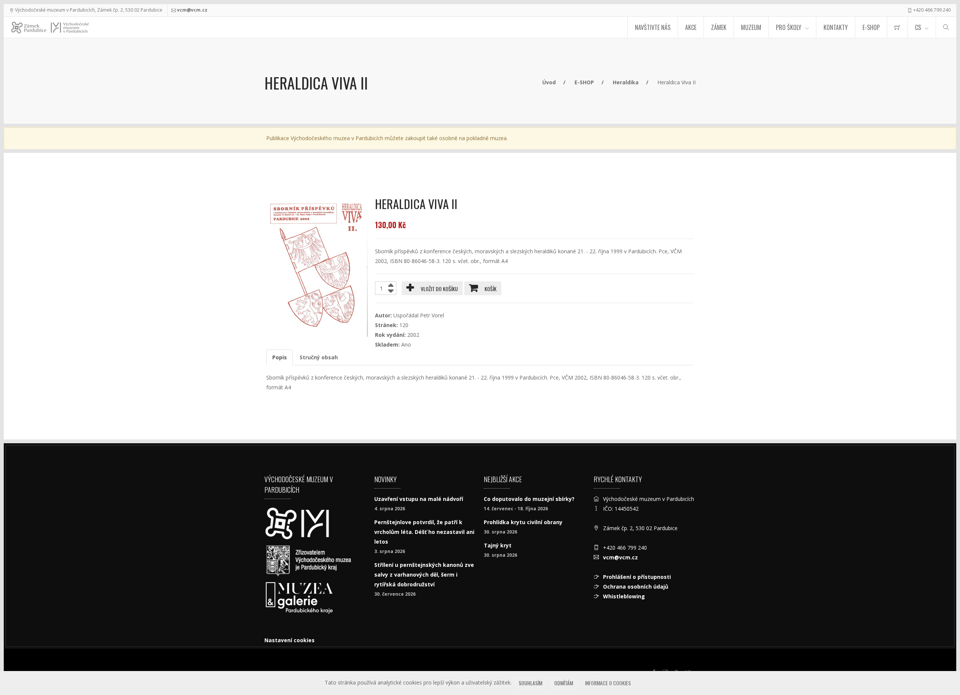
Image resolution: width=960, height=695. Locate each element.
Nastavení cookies (289, 640)
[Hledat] (946, 27)
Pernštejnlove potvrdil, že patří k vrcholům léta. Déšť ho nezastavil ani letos (424, 532)
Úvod (549, 82)
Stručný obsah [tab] (319, 357)
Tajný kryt (498, 545)
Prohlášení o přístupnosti (637, 576)
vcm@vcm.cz (192, 10)
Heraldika (626, 82)
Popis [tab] (279, 357)
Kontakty (836, 27)
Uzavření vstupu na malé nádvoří (418, 498)
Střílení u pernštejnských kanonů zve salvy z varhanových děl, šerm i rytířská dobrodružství (424, 574)
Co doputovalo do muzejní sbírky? (529, 498)
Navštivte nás (652, 27)
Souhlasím (530, 683)
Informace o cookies (608, 683)
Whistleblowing (624, 596)
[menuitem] (897, 27)
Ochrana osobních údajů (635, 586)
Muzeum (751, 27)
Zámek (718, 27)
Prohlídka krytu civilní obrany (523, 522)
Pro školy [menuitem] (788, 27)
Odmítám (563, 683)
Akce (690, 27)
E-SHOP (871, 27)
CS (918, 27)
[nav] (939, 666)
